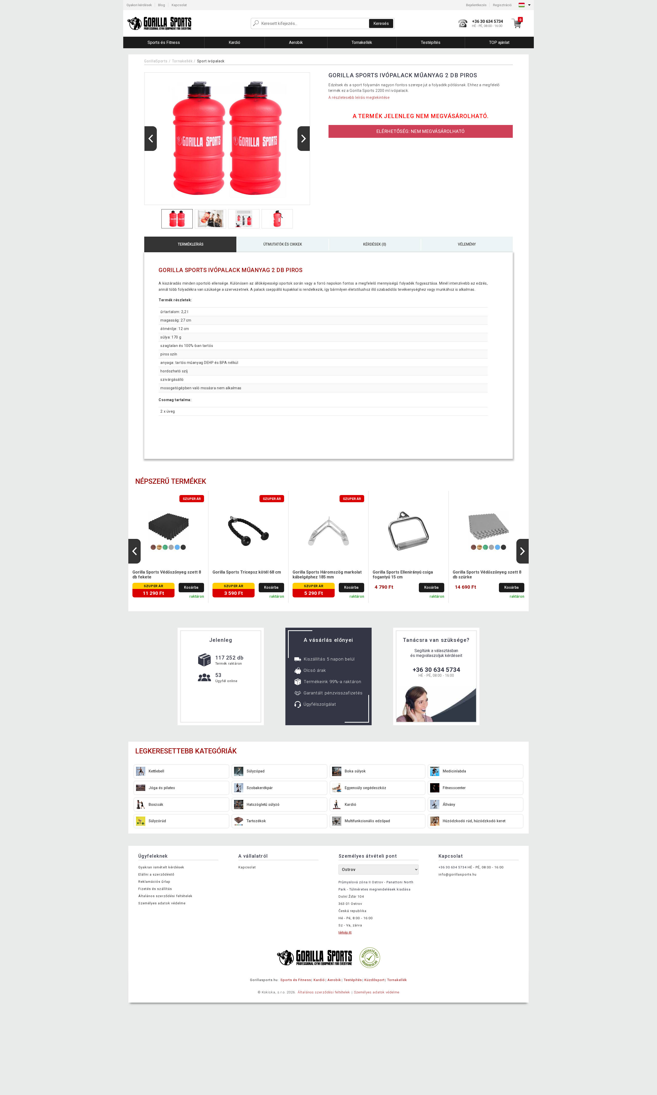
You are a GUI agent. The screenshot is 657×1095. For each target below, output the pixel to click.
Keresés (381, 23)
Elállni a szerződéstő (156, 874)
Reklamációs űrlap (154, 882)
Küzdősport (374, 980)
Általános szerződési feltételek (165, 896)
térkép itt (345, 932)
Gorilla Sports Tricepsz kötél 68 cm (246, 572)
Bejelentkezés (476, 5)
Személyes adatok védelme (162, 903)
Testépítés (353, 980)
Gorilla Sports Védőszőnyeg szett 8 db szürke (487, 574)
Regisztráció (502, 5)
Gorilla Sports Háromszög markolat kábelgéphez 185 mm (327, 574)
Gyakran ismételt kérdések (161, 867)
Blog (161, 5)
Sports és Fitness (296, 980)
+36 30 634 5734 (436, 669)
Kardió (319, 980)
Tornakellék (182, 61)
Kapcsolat (179, 5)
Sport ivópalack (211, 61)
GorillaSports (155, 61)
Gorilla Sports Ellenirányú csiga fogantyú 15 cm (403, 574)
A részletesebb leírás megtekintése (359, 97)
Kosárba (191, 587)
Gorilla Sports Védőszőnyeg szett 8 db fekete (166, 574)
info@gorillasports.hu (458, 874)
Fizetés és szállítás (155, 889)
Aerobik (334, 980)
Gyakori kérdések (139, 5)
